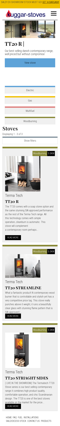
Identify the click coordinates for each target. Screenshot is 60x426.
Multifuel (30, 110)
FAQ (15, 417)
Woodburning (30, 121)
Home (9, 417)
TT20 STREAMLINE (23, 287)
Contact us (33, 421)
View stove (30, 62)
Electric (30, 90)
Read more (13, 237)
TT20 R (13, 43)
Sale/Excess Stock (16, 421)
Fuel (20, 417)
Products (46, 421)
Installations (31, 417)
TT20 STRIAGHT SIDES (26, 377)
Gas (30, 100)
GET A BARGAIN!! (50, 2)
